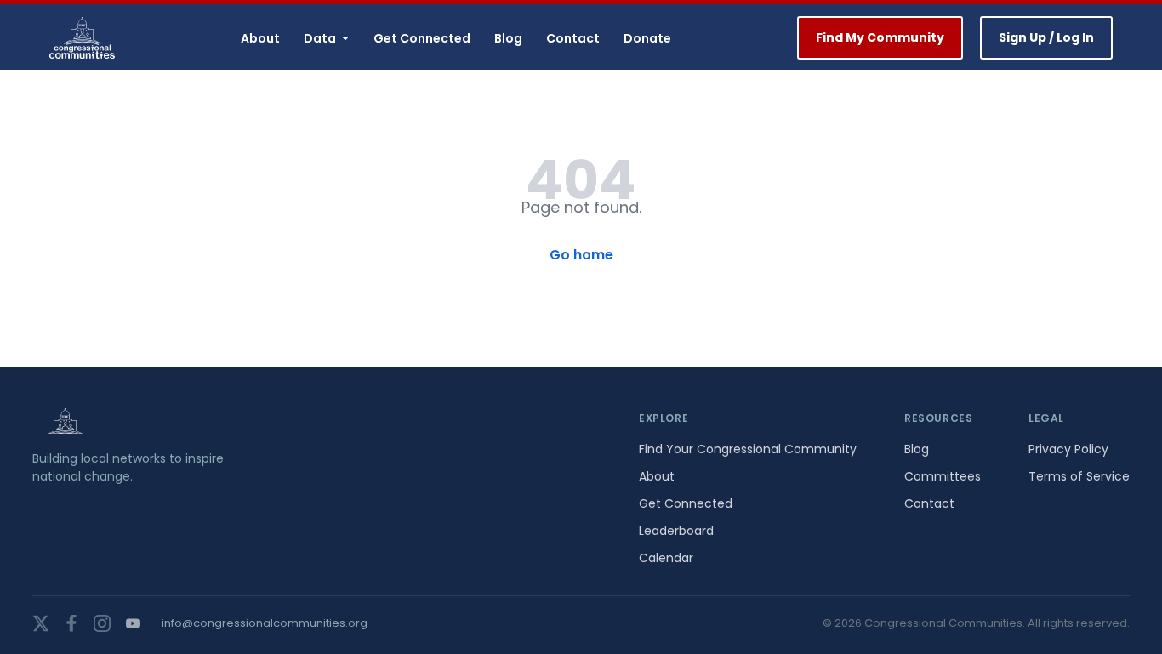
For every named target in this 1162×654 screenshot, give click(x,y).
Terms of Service (1079, 476)
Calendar (666, 557)
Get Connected (421, 38)
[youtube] (132, 623)
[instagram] (102, 623)
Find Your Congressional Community (748, 449)
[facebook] (71, 623)
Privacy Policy (1068, 449)
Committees (942, 476)
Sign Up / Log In (1046, 37)
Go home (581, 254)
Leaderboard (676, 530)
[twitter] (40, 623)
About (260, 38)
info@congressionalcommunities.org (264, 623)
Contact (573, 38)
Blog (508, 38)
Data (320, 38)
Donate (647, 38)
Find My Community (880, 37)
